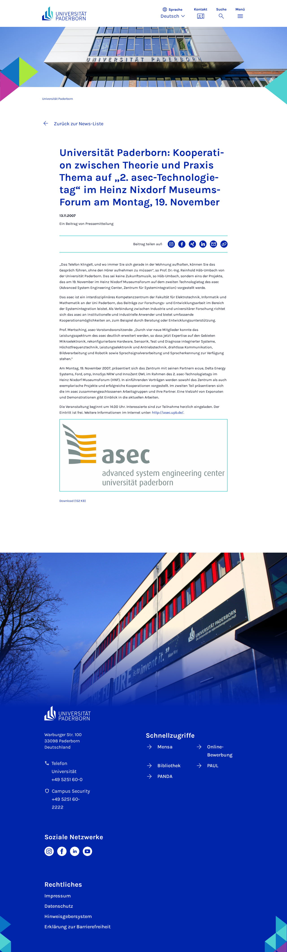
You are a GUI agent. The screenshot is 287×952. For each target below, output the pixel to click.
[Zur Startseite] (64, 13)
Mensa (164, 747)
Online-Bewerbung (220, 751)
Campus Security (71, 791)
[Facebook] (62, 851)
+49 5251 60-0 (67, 779)
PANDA (164, 776)
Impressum (57, 896)
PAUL (212, 766)
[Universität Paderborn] (67, 713)
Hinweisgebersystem (68, 916)
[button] (175, 13)
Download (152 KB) (72, 501)
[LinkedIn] (74, 851)
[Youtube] (87, 851)
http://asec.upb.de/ (167, 412)
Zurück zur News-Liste (78, 124)
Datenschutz (58, 906)
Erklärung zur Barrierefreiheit (77, 927)
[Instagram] (49, 851)
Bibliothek (169, 766)
